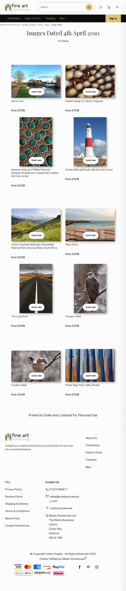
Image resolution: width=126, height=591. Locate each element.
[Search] (89, 7)
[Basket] (109, 7)
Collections (13, 18)
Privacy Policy (13, 489)
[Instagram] (96, 568)
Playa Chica (71, 244)
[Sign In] (117, 7)
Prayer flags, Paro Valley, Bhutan (82, 385)
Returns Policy (14, 496)
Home (17, 25)
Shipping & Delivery (16, 503)
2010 (40, 25)
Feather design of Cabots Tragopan (84, 101)
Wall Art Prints (6, 25)
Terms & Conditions (17, 511)
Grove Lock (17, 101)
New (62, 18)
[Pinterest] (88, 568)
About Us (91, 438)
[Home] (20, 7)
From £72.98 (18, 110)
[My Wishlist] (101, 7)
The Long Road (19, 316)
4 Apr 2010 (57, 25)
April (47, 25)
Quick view (37, 91)
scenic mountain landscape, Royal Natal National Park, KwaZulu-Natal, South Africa (34, 246)
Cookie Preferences (17, 525)
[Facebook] (79, 568)
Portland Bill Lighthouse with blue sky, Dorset (89, 169)
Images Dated (29, 25)
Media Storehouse (73, 558)
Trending (50, 18)
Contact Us (52, 482)
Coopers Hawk (73, 316)
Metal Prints (12, 518)
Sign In (113, 18)
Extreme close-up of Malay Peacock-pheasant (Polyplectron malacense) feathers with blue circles (35, 173)
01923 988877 (58, 489)
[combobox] (62, 7)
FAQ (7, 482)
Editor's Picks (33, 18)
